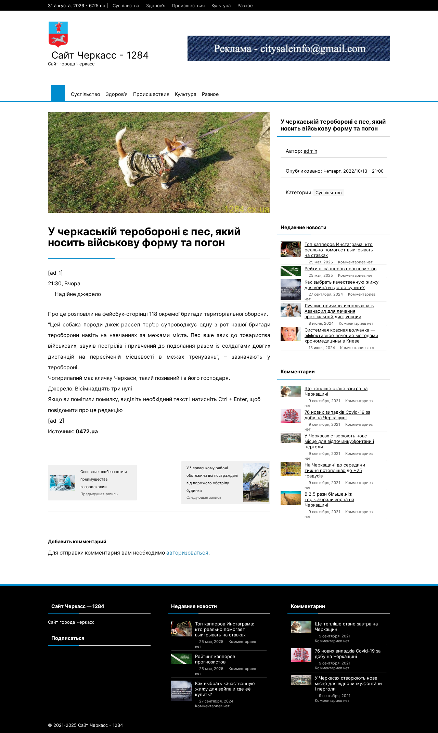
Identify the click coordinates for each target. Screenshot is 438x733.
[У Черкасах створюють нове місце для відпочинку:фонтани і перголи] (291, 438)
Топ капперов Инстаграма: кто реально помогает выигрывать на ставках (339, 249)
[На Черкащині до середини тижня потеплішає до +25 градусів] (291, 469)
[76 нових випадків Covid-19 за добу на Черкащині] (291, 416)
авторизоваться (187, 552)
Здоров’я (155, 5)
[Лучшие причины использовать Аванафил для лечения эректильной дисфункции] (291, 309)
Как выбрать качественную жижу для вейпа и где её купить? (341, 284)
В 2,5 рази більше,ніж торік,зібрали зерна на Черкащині (329, 499)
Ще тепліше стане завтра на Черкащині (336, 391)
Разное (245, 5)
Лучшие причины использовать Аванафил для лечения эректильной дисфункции (339, 311)
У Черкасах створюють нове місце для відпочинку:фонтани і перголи (339, 441)
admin (310, 151)
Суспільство (126, 5)
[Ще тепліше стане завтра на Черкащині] (291, 391)
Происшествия (188, 5)
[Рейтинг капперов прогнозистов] (291, 271)
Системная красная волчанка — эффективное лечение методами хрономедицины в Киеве (341, 335)
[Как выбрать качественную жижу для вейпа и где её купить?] (291, 289)
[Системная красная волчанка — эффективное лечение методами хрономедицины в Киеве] (291, 334)
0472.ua (87, 431)
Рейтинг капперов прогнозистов (340, 268)
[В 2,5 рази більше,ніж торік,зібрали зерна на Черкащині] (291, 498)
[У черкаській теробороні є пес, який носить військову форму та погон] (159, 162)
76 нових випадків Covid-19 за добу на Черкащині (337, 414)
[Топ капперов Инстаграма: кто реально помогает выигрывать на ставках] (291, 249)
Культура (221, 5)
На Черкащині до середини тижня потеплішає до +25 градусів (335, 470)
